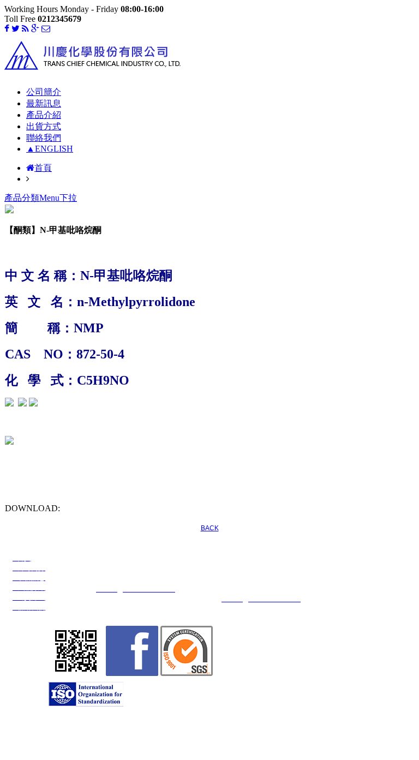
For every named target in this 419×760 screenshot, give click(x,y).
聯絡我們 (43, 137)
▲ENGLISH (49, 148)
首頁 (43, 167)
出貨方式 (43, 126)
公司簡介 (43, 92)
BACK (210, 528)
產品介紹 (43, 114)
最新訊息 (43, 103)
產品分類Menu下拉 (40, 197)
